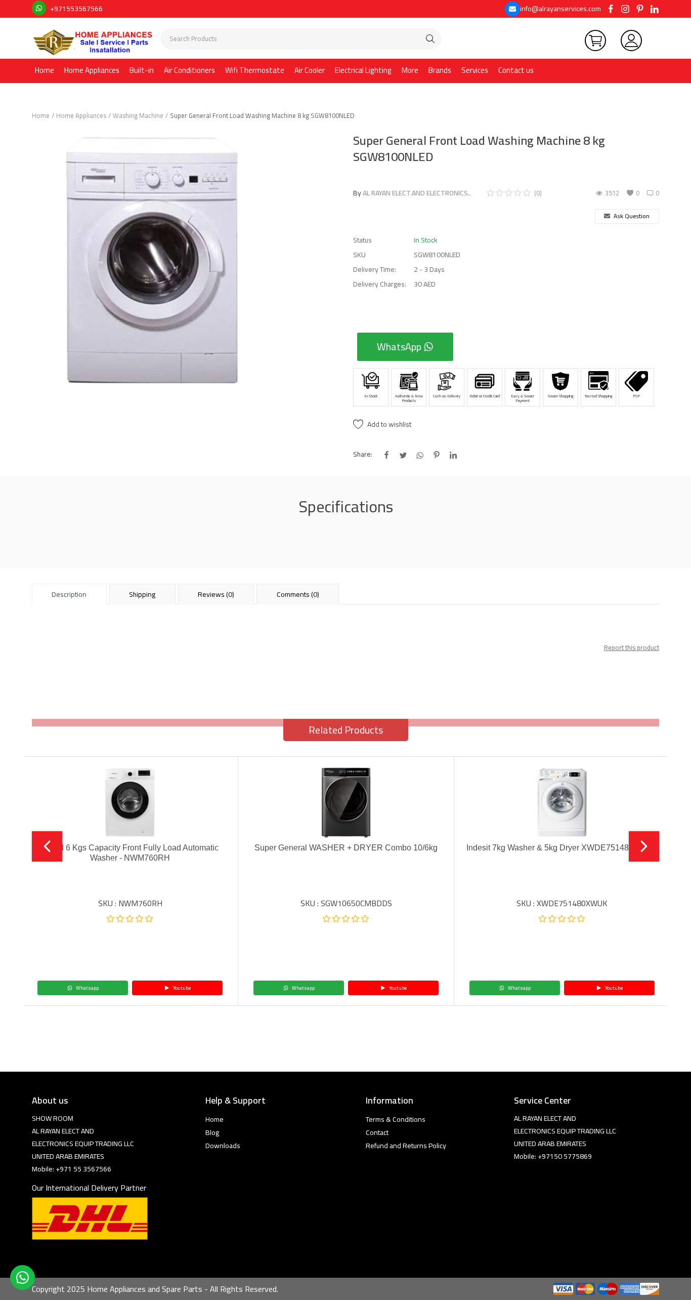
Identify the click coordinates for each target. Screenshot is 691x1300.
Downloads (222, 1145)
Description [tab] (69, 594)
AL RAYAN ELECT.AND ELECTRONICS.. (417, 192)
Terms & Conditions (395, 1119)
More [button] (410, 70)
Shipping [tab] (142, 594)
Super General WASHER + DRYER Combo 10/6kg (346, 847)
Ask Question (631, 216)
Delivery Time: (374, 269)
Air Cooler (309, 70)
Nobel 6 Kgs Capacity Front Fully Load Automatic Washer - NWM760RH (130, 852)
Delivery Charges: (379, 284)
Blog (212, 1132)
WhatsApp (400, 346)
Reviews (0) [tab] (216, 594)
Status (362, 240)
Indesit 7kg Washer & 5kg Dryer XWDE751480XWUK (562, 847)
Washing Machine (138, 115)
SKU (359, 255)
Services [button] (474, 70)
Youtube (181, 988)
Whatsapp (87, 988)
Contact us (516, 70)
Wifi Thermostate (254, 70)
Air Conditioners (189, 70)
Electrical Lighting (363, 70)
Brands (439, 70)
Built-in (141, 70)
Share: (362, 454)
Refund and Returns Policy (406, 1145)
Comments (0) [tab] (298, 594)
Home (44, 70)
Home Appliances (91, 70)
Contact (377, 1132)
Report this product (631, 647)
